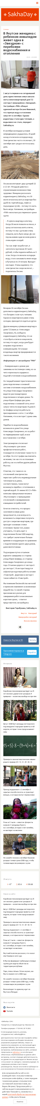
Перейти (32, 652)
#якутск (24, 613)
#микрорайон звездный (28, 617)
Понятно (20, 1102)
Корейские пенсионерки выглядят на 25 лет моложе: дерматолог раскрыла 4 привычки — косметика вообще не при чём (19, 901)
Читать (32, 640)
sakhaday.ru (17, 1052)
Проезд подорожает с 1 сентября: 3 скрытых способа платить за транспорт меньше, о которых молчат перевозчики (18, 932)
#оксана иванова (30, 621)
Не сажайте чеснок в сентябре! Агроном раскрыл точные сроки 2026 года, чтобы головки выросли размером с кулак (19, 981)
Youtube (10, 1011)
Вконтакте (11, 1007)
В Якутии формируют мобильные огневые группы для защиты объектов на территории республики (19, 963)
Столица (6, 29)
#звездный (32, 613)
